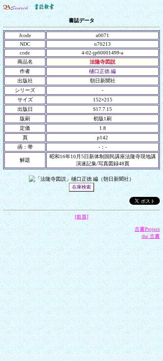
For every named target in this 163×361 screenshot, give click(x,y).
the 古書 (151, 236)
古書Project (147, 229)
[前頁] (81, 217)
